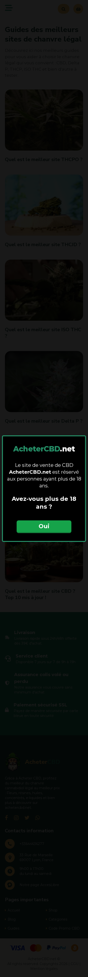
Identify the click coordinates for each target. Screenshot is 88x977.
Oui (44, 526)
